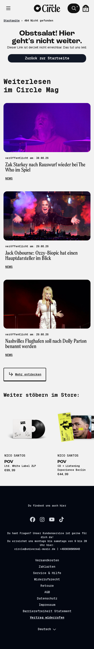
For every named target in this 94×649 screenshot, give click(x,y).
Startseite (11, 20)
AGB (47, 592)
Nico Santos (14, 455)
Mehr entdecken (28, 374)
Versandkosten (47, 560)
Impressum (47, 604)
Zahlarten (47, 566)
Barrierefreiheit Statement (47, 611)
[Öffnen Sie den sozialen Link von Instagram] (42, 519)
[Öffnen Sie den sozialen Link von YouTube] (52, 519)
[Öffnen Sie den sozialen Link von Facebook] (32, 519)
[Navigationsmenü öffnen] (8, 8)
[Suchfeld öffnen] (74, 8)
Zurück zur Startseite (47, 58)
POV (8, 462)
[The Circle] (47, 8)
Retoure (47, 585)
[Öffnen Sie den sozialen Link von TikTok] (61, 519)
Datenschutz (47, 598)
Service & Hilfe (47, 573)
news (9, 178)
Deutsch (44, 629)
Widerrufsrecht (47, 579)
